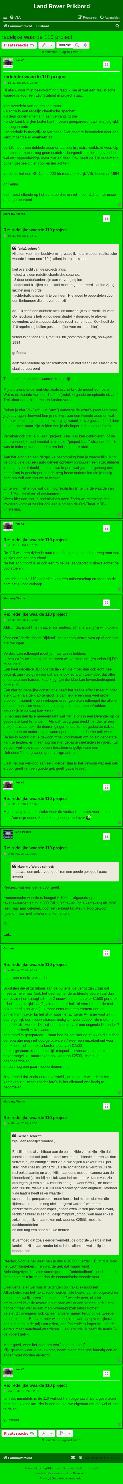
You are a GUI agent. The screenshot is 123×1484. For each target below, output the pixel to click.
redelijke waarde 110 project (36, 37)
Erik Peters (23, 831)
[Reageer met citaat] (106, 64)
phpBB (46, 1468)
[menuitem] (15, 17)
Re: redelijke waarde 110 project (35, 229)
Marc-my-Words (14, 213)
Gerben (8, 948)
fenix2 (19, 60)
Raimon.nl (79, 1473)
